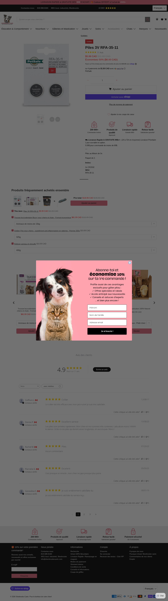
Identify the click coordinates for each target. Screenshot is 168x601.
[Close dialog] (130, 262)
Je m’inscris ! (107, 331)
